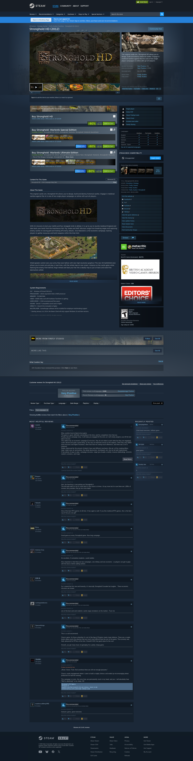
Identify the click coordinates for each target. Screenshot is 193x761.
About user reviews (145, 384)
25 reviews (38, 531)
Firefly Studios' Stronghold (137, 190)
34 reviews (38, 627)
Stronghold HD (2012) (51, 132)
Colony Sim (145, 88)
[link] (95, 123)
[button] (33, 14)
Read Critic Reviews (138, 248)
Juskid (37, 425)
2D (157, 88)
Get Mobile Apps (149, 744)
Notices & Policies (130, 748)
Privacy (127, 741)
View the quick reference (130, 215)
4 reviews (38, 507)
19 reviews (38, 663)
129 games (38, 529)
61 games (38, 505)
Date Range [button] (74, 403)
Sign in (33, 97)
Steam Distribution (96, 752)
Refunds (127, 755)
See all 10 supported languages (131, 147)
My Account (147, 752)
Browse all (111, 179)
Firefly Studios (142, 74)
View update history (128, 221)
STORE (56, 6)
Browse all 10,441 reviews (82, 727)
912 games (38, 427)
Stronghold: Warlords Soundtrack (87, 132)
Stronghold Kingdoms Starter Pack (72, 155)
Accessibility (129, 744)
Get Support (147, 748)
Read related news (128, 224)
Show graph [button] (156, 403)
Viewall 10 (158, 170)
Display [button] (96, 403)
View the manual (127, 218)
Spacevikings (40, 625)
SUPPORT (85, 6)
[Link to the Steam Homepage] (37, 8)
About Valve (113, 741)
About (76, 6)
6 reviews (38, 605)
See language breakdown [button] (130, 384)
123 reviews (38, 480)
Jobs (111, 744)
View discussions (127, 227)
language (158, 2)
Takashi (38, 503)
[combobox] (135, 14)
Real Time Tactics (127, 88)
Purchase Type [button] (49, 403)
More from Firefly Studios (50, 339)
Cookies (127, 752)
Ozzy (37, 527)
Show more (69, 157)
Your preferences (158, 384)
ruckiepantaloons (41, 603)
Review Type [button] (35, 403)
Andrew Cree (39, 550)
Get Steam (147, 741)
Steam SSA (94, 744)
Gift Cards (93, 755)
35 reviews (38, 580)
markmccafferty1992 (42, 703)
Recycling (113, 752)
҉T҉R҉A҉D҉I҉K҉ (38, 659)
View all (161, 361)
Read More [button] (128, 459)
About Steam (94, 741)
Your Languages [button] (41, 410)
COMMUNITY (65, 6)
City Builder (137, 88)
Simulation (129, 183)
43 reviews (38, 429)
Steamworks (94, 748)
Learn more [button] (155, 158)
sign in (151, 2)
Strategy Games (42, 26)
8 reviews (38, 706)
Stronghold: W (59, 157)
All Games (32, 26)
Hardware (113, 748)
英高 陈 (37, 578)
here (66, 368)
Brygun (37, 476)
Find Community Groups (129, 230)
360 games (38, 478)
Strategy (136, 183)
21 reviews (38, 552)
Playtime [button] (86, 403)
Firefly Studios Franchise (56, 26)
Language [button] (62, 403)
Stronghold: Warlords (67, 132)
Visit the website (127, 196)
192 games (38, 661)
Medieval (152, 88)
